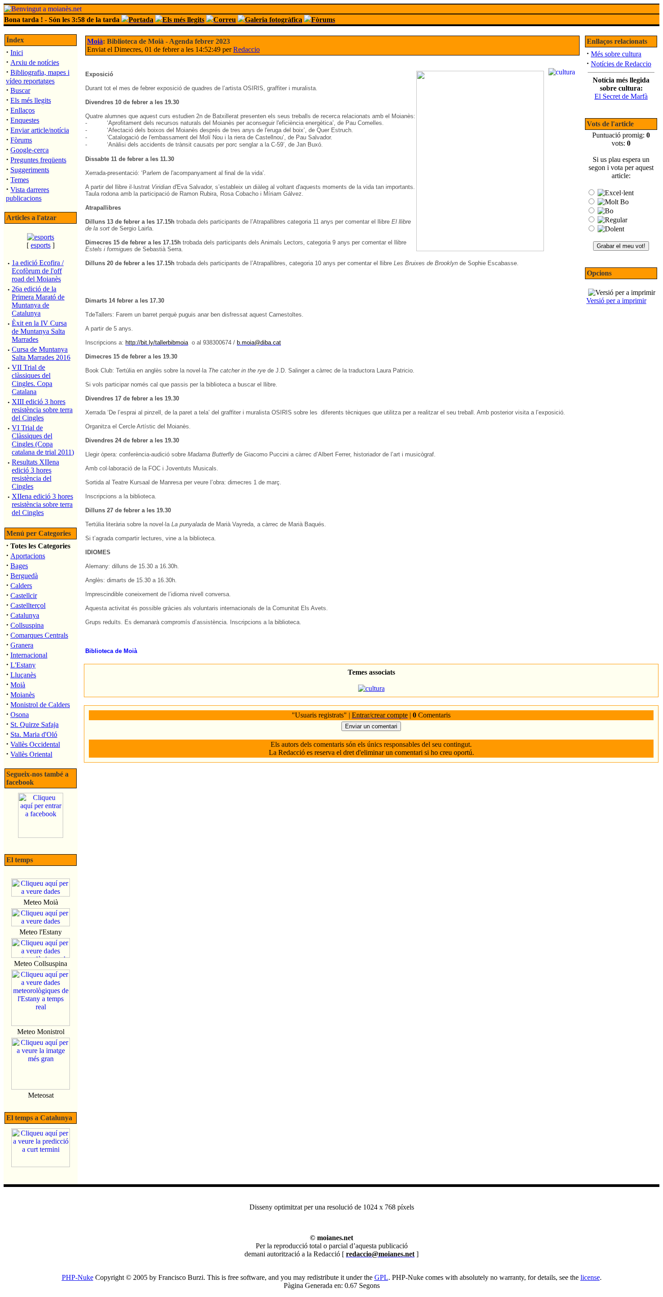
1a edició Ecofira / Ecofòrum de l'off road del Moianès (38, 271)
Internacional (28, 655)
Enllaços (22, 110)
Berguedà (24, 576)
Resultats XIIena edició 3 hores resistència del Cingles (35, 474)
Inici (16, 52)
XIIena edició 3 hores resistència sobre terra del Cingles (42, 504)
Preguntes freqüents (38, 160)
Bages (19, 566)
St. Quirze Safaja (34, 724)
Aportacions (27, 556)
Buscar (20, 90)
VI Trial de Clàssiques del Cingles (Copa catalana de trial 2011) (43, 440)
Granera (21, 645)
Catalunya (24, 615)
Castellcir (23, 595)
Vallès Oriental (31, 754)
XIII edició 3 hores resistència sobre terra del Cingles (42, 410)
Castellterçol (28, 605)
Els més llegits (30, 100)
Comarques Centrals (39, 635)
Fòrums (21, 140)
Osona (19, 714)
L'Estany (23, 665)
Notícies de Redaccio (621, 64)
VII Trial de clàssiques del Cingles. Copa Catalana (32, 379)
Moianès (22, 695)
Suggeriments (29, 170)
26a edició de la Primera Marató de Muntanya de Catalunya (38, 301)
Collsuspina (27, 625)
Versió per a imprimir (616, 300)
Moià (17, 685)
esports (41, 245)
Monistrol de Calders (40, 704)
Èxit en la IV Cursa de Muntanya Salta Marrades (39, 331)
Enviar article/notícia (39, 130)
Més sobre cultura (616, 54)
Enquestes (24, 120)
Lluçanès (23, 675)
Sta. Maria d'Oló (33, 734)
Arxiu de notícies (34, 62)
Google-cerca (29, 150)
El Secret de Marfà (621, 96)
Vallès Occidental (35, 744)
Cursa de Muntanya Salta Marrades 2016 (41, 353)
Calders (21, 585)
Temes (19, 180)
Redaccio (246, 49)
